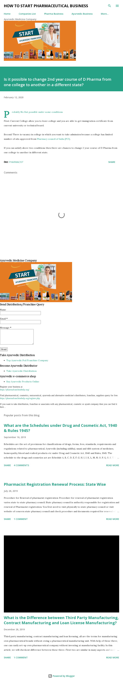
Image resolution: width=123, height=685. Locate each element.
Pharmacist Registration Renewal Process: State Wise (55, 484)
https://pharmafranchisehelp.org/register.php (20, 398)
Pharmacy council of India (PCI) (53, 139)
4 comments (21, 465)
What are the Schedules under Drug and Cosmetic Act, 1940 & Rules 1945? (60, 428)
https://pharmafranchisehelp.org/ (14, 389)
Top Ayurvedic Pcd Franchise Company (27, 360)
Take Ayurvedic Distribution (21, 371)
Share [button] (111, 162)
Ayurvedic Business (82, 13)
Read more (112, 465)
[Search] (109, 6)
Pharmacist (16, 162)
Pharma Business (53, 13)
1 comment (21, 519)
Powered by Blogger (63, 675)
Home (7, 13)
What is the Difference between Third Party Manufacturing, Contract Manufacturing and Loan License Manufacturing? (61, 620)
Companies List (27, 13)
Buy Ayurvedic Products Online (22, 381)
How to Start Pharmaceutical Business (46, 5)
